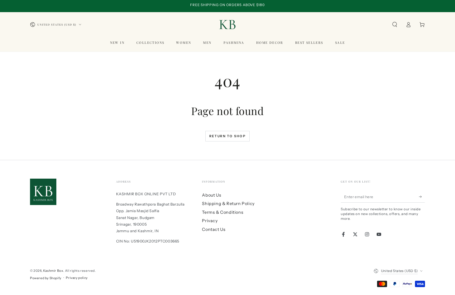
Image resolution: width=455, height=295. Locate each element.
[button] (395, 24)
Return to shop (227, 136)
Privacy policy (76, 278)
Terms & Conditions (222, 212)
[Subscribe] (422, 196)
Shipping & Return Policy (228, 203)
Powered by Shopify (45, 278)
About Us (211, 195)
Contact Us (213, 229)
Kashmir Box (53, 271)
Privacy (209, 220)
